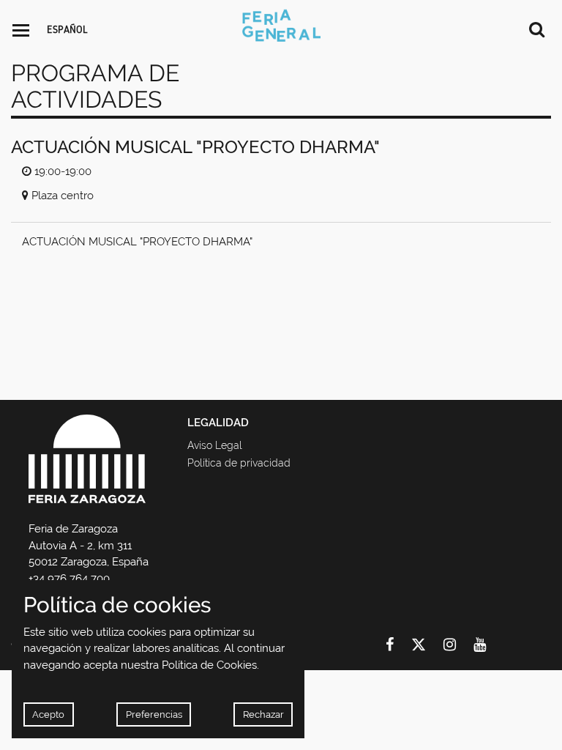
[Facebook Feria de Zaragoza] (398, 644)
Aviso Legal (214, 445)
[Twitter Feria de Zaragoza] (427, 644)
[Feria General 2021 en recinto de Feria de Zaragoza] (281, 25)
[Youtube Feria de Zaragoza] (488, 644)
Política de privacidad (239, 463)
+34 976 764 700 (69, 578)
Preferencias (154, 714)
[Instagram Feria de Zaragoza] (458, 644)
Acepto (48, 714)
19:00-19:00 (62, 171)
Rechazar (263, 714)
